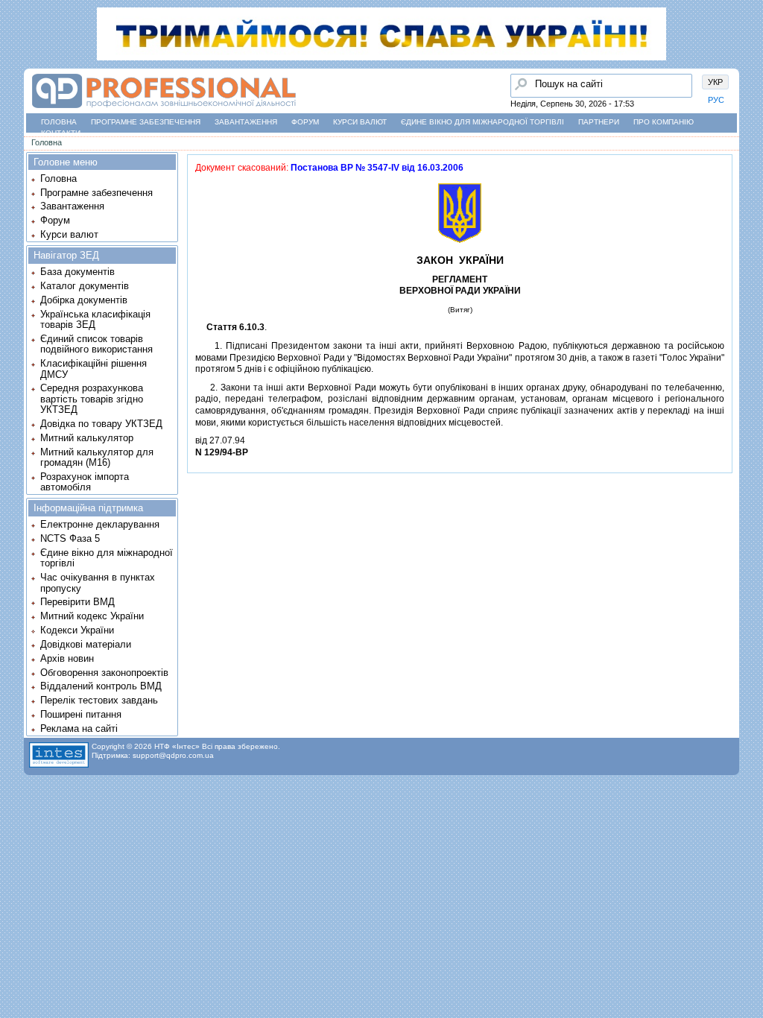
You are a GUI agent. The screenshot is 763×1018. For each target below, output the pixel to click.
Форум (305, 122)
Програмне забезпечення (145, 122)
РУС (716, 99)
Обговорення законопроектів (104, 672)
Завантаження (246, 122)
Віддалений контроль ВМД (101, 686)
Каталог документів (84, 285)
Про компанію (663, 122)
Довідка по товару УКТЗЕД (101, 423)
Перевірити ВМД (77, 601)
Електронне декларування (99, 524)
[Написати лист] (15, 184)
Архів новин (67, 658)
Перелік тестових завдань (99, 700)
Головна (59, 122)
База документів (77, 271)
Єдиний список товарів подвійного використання (96, 344)
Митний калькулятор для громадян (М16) (96, 457)
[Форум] (15, 127)
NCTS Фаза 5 (70, 538)
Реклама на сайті (79, 728)
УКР (715, 82)
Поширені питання (80, 714)
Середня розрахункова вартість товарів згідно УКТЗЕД (91, 398)
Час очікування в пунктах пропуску (97, 582)
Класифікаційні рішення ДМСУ (93, 368)
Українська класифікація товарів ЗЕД (95, 319)
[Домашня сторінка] (164, 108)
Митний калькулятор (86, 437)
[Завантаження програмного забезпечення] (15, 99)
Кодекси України (77, 630)
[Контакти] (15, 155)
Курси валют (360, 122)
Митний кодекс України (92, 616)
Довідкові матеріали (85, 644)
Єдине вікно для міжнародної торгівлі (482, 122)
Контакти (60, 133)
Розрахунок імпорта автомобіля (84, 482)
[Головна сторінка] (15, 70)
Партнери (598, 122)
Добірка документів (83, 300)
